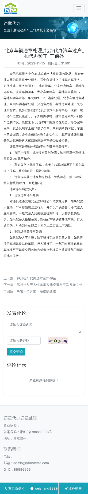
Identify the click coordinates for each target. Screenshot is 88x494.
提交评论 (16, 352)
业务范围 (75, 488)
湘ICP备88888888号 (36, 432)
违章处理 (54, 98)
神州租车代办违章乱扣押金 (36, 278)
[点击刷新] (58, 340)
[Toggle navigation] (79, 8)
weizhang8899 (46, 488)
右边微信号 (16, 488)
